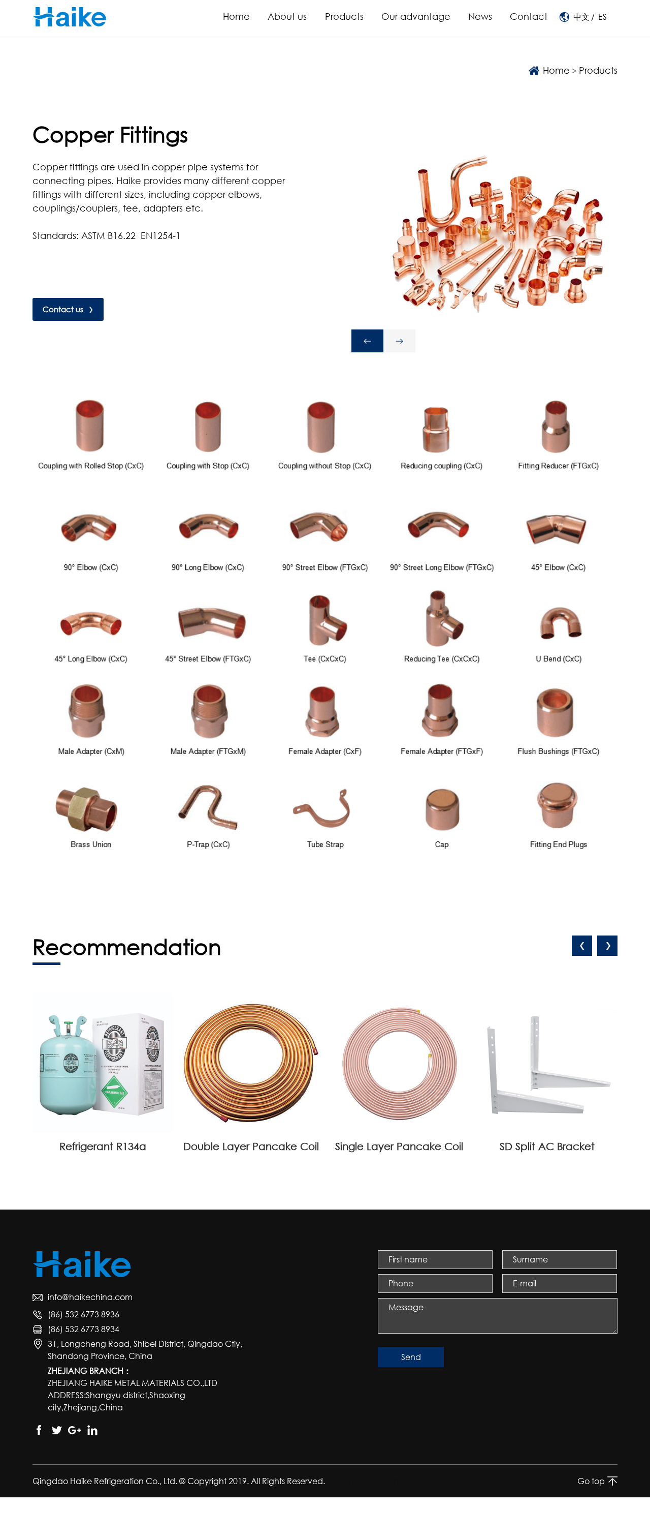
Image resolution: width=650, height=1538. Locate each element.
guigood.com (392, 1481)
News (480, 16)
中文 (581, 17)
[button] (367, 340)
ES (602, 17)
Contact (528, 16)
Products (344, 16)
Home (236, 16)
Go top (591, 1481)
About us (287, 16)
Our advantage (415, 16)
